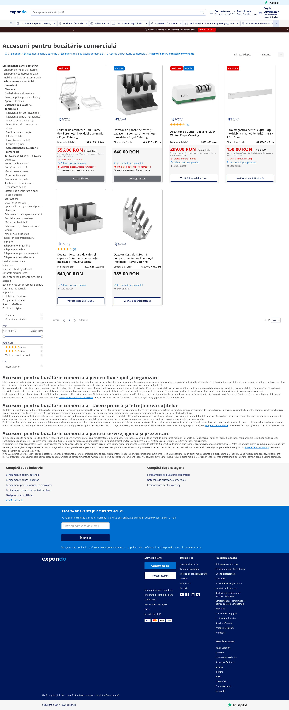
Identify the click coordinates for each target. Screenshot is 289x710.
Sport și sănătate (12, 304)
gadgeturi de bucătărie (216, 425)
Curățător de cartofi (16, 167)
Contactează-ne (160, 565)
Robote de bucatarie (16, 163)
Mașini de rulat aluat (16, 171)
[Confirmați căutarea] (202, 12)
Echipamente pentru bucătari (22, 480)
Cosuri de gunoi (15, 144)
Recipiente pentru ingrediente (23, 116)
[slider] (4, 336)
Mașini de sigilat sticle (17, 234)
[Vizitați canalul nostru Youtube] (182, 595)
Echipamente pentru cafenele (22, 474)
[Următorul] (74, 320)
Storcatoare (11, 198)
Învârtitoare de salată (18, 140)
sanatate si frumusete (14, 273)
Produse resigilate (12, 308)
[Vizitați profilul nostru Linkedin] (192, 595)
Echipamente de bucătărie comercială (168, 474)
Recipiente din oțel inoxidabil (22, 112)
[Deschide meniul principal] (11, 23)
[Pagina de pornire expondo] (6, 53)
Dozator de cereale (15, 202)
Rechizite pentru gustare (19, 218)
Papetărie (7, 292)
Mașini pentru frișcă (16, 222)
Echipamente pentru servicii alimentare (28, 490)
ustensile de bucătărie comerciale (76, 397)
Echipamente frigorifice (17, 245)
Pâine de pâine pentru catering (22, 97)
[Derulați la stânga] (37, 30)
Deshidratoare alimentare (19, 93)
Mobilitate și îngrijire (14, 296)
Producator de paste (16, 179)
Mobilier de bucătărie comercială (22, 77)
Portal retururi (160, 575)
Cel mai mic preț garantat (73, 163)
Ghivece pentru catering (19, 120)
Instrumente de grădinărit (17, 269)
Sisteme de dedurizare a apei (21, 191)
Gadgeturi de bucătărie (19, 495)
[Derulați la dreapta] (251, 30)
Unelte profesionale (13, 261)
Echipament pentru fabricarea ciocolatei (29, 485)
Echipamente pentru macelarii (21, 253)
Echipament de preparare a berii (23, 214)
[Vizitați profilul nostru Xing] (198, 595)
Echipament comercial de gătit (21, 73)
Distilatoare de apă (15, 187)
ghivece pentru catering (257, 447)
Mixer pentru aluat (15, 175)
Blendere (10, 89)
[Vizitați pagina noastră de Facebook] (187, 595)
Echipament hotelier (13, 300)
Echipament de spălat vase (19, 257)
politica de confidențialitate (145, 547)
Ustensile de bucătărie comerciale (166, 480)
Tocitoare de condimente (19, 183)
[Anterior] (64, 320)
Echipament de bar (14, 249)
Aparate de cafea (14, 101)
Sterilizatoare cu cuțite (18, 132)
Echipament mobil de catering (21, 69)
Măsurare (7, 265)
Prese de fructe (13, 194)
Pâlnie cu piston (15, 136)
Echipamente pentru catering (20, 65)
